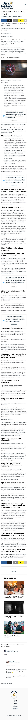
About (15, 701)
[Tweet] (9, 20)
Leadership (14, 16)
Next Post (14, 571)
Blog (15, 705)
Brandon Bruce (10, 650)
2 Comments (4, 16)
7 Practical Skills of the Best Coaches (12, 636)
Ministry (20, 16)
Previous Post (14, 568)
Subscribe (15, 706)
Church (9, 16)
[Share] (4, 20)
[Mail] (15, 20)
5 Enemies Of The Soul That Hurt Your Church (13, 616)
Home (15, 700)
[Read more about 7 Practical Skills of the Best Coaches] (14, 627)
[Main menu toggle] (25, 4)
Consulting (15, 708)
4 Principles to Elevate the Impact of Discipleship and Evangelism (14, 597)
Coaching (15, 710)
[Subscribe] (21, 20)
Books (15, 703)
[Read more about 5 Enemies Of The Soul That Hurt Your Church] (14, 607)
